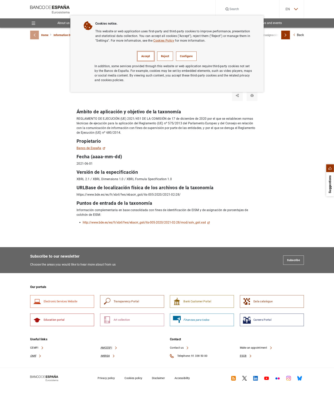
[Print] (252, 95)
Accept (145, 56)
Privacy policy (106, 378)
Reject (165, 56)
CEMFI (34, 347)
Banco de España (89, 148)
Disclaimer (158, 378)
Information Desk (64, 35)
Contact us (177, 347)
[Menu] (33, 23)
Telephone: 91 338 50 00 (192, 355)
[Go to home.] (50, 9)
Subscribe (293, 260)
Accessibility (182, 378)
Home (45, 35)
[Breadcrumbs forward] (285, 35)
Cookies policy (133, 378)
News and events (270, 23)
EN (287, 9)
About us (63, 23)
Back (300, 35)
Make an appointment (254, 347)
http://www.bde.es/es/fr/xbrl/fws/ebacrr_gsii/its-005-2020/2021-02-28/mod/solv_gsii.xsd (144, 222)
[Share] (237, 95)
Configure (186, 56)
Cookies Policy (163, 40)
